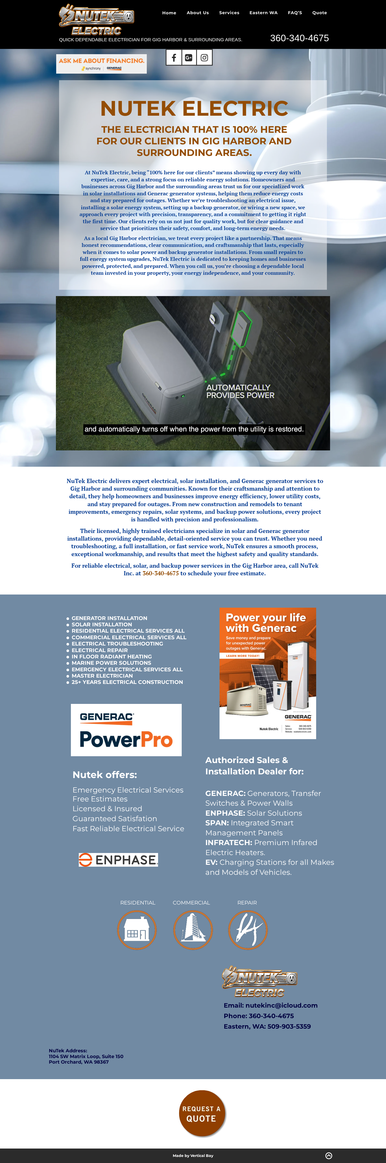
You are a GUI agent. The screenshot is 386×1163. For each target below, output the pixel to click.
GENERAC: (225, 793)
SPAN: (217, 822)
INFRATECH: (228, 842)
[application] (193, 373)
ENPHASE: (225, 813)
